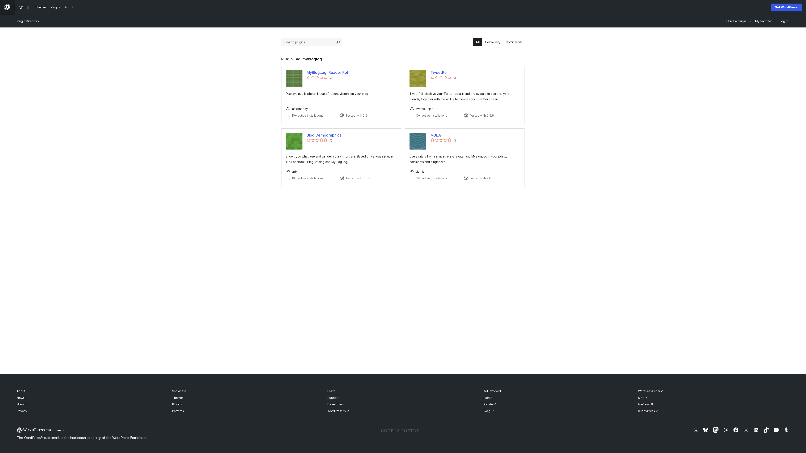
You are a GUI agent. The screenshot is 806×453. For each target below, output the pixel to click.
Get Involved (492, 391)
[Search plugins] (338, 42)
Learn (331, 391)
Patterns (178, 411)
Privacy (22, 411)
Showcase (179, 391)
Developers (335, 404)
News (21, 398)
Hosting (22, 404)
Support (333, 398)
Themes (177, 398)
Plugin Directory (28, 21)
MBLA (435, 135)
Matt (643, 398)
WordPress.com (650, 391)
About (21, 391)
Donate (490, 404)
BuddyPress (648, 411)
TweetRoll (439, 72)
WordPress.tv (338, 411)
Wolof (60, 430)
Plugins (177, 404)
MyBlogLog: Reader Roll (328, 72)
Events (487, 398)
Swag (488, 411)
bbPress (645, 404)
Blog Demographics (324, 135)
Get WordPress (786, 7)
